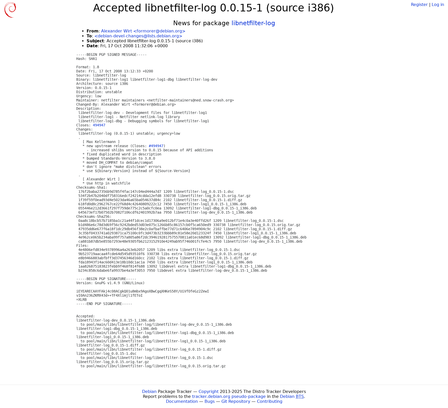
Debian (149, 391)
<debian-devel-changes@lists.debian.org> (138, 35)
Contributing (269, 401)
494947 (99, 125)
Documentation (182, 401)
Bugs (210, 401)
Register (419, 4)
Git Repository (235, 401)
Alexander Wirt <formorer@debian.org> (143, 31)
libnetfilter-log (253, 23)
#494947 (156, 146)
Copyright (209, 391)
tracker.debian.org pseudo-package (229, 396)
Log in (438, 4)
